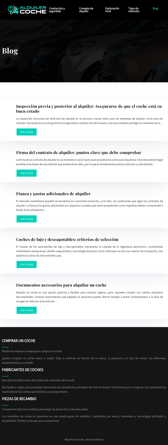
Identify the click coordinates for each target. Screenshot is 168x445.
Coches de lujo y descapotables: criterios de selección (67, 239)
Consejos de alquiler (86, 10)
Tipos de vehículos (133, 10)
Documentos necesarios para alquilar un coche (61, 285)
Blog (155, 8)
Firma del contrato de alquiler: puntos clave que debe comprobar (78, 152)
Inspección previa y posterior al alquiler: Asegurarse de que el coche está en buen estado (89, 108)
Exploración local (112, 10)
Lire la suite (26, 132)
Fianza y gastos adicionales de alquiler (53, 193)
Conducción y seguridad (57, 10)
